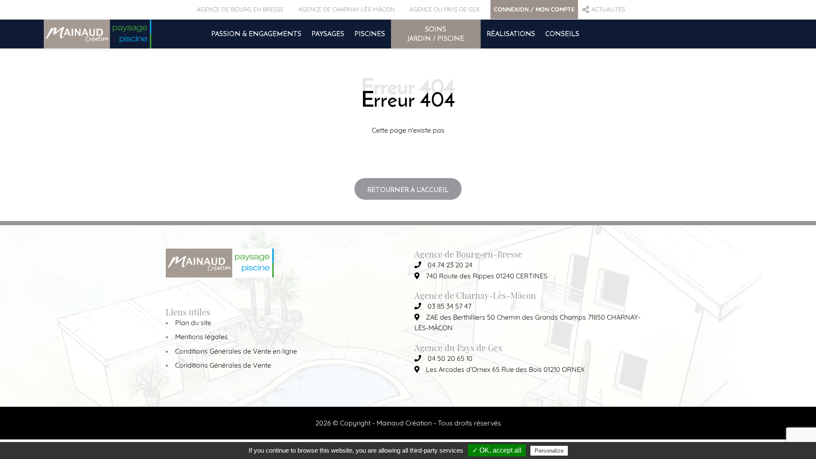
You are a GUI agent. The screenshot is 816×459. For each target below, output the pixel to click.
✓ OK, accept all (496, 450)
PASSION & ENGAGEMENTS (256, 33)
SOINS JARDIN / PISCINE (436, 33)
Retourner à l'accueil (408, 189)
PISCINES (369, 33)
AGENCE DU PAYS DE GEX (444, 9)
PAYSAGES (328, 33)
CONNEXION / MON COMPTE (534, 9)
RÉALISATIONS (511, 33)
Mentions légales (201, 336)
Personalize (549, 451)
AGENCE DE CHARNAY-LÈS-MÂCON (346, 9)
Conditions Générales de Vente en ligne (236, 351)
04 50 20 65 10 (450, 358)
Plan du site (193, 322)
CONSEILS (562, 33)
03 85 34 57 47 (449, 306)
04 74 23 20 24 (450, 265)
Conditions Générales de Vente (223, 365)
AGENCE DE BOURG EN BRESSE (240, 9)
